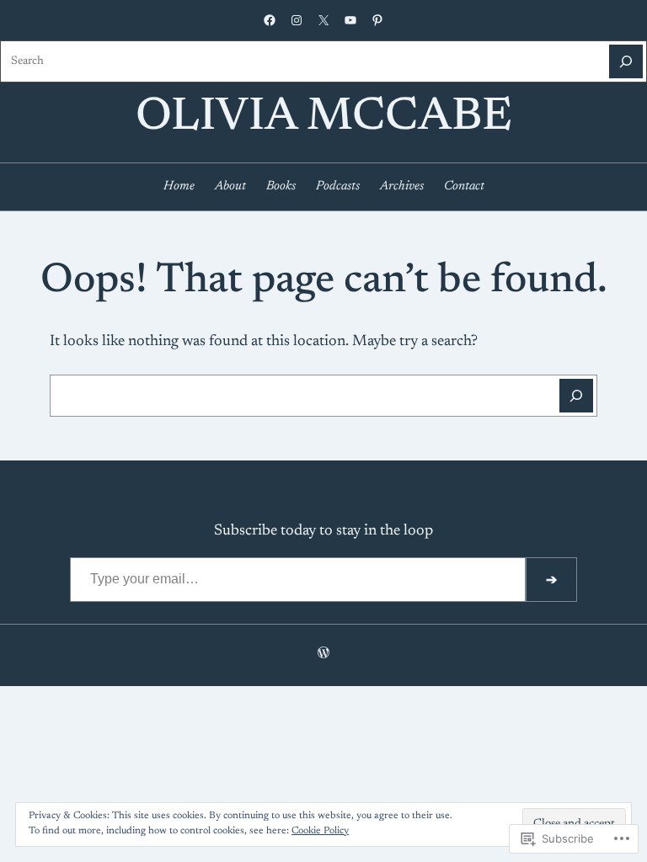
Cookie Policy (320, 831)
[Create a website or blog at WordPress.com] (323, 655)
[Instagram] (296, 20)
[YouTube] (350, 20)
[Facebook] (269, 20)
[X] (323, 20)
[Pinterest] (377, 20)
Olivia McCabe (324, 118)
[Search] (626, 61)
